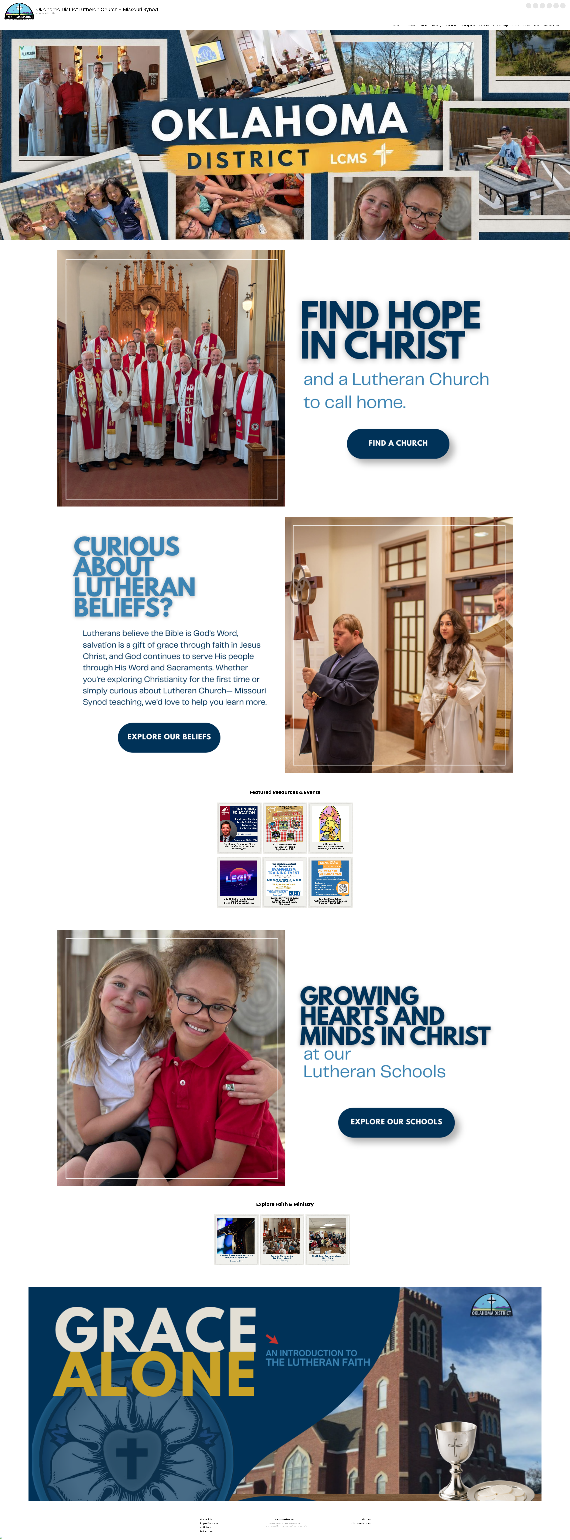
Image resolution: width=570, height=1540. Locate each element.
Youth (515, 25)
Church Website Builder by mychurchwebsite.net (279, 1526)
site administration (361, 1523)
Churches (410, 25)
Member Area (552, 25)
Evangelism (468, 25)
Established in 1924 (46, 13)
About (424, 25)
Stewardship (500, 25)
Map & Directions (208, 1523)
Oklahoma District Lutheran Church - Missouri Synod (97, 9)
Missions (484, 25)
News (526, 25)
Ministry (436, 25)
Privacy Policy (302, 1526)
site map (366, 1519)
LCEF (537, 25)
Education (451, 25)
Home (396, 25)
